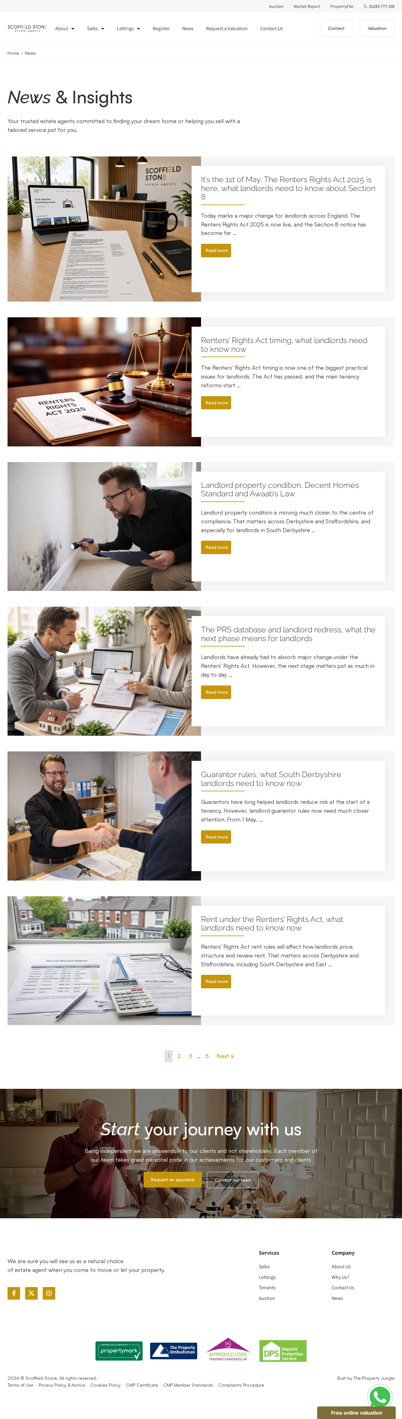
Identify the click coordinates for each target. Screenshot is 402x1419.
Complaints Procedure (241, 1385)
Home (13, 53)
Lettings (125, 28)
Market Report (307, 6)
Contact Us (271, 28)
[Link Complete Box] (201, 229)
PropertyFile (341, 6)
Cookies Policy (105, 1385)
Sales (92, 28)
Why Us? (340, 1277)
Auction (276, 6)
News (187, 28)
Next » (225, 1055)
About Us (341, 1266)
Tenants (267, 1287)
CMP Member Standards (188, 1385)
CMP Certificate (142, 1385)
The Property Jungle (374, 1378)
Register (161, 28)
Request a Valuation (227, 28)
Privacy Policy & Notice (62, 1385)
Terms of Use (20, 1385)
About (61, 28)
